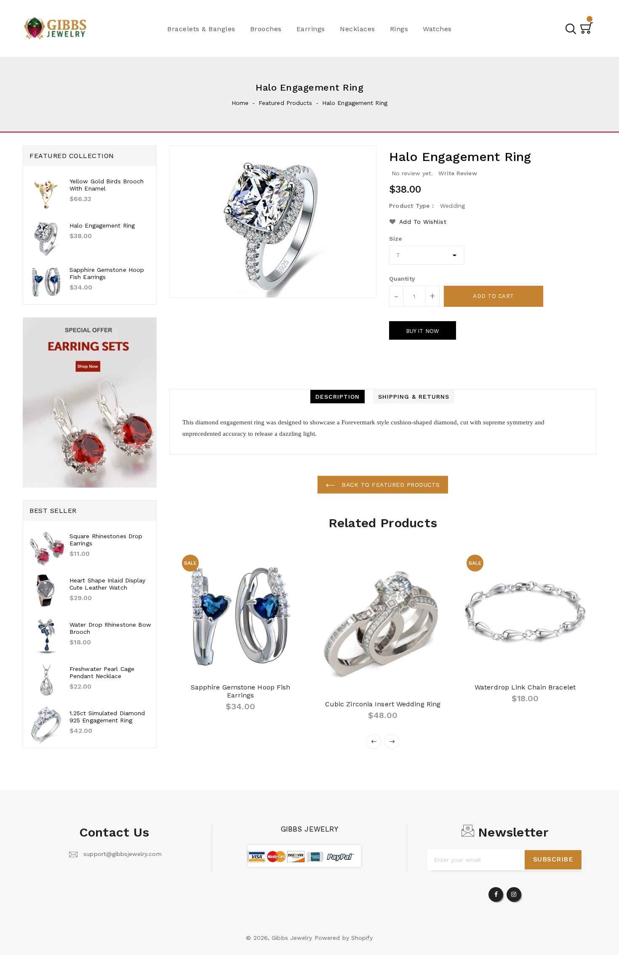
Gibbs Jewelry (309, 829)
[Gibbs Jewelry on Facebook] (496, 892)
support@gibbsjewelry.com (122, 853)
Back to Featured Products (389, 484)
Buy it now (422, 331)
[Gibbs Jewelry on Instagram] (513, 892)
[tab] (337, 396)
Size (395, 238)
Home (240, 102)
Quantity (402, 279)
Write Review (457, 173)
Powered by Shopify (344, 937)
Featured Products (285, 102)
